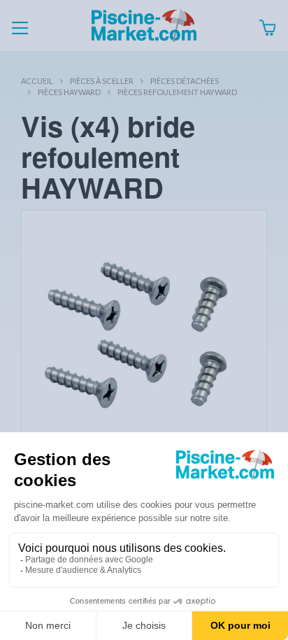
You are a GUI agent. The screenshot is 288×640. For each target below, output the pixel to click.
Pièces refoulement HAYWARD (177, 92)
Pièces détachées (184, 80)
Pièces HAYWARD (69, 92)
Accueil (37, 80)
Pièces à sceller (102, 80)
